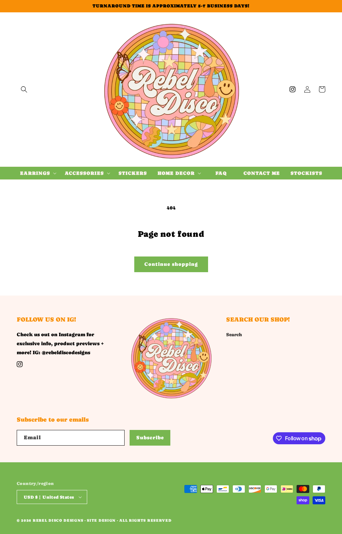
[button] (24, 89)
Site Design (101, 520)
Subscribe (150, 437)
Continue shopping (171, 264)
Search (234, 334)
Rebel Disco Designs (58, 520)
